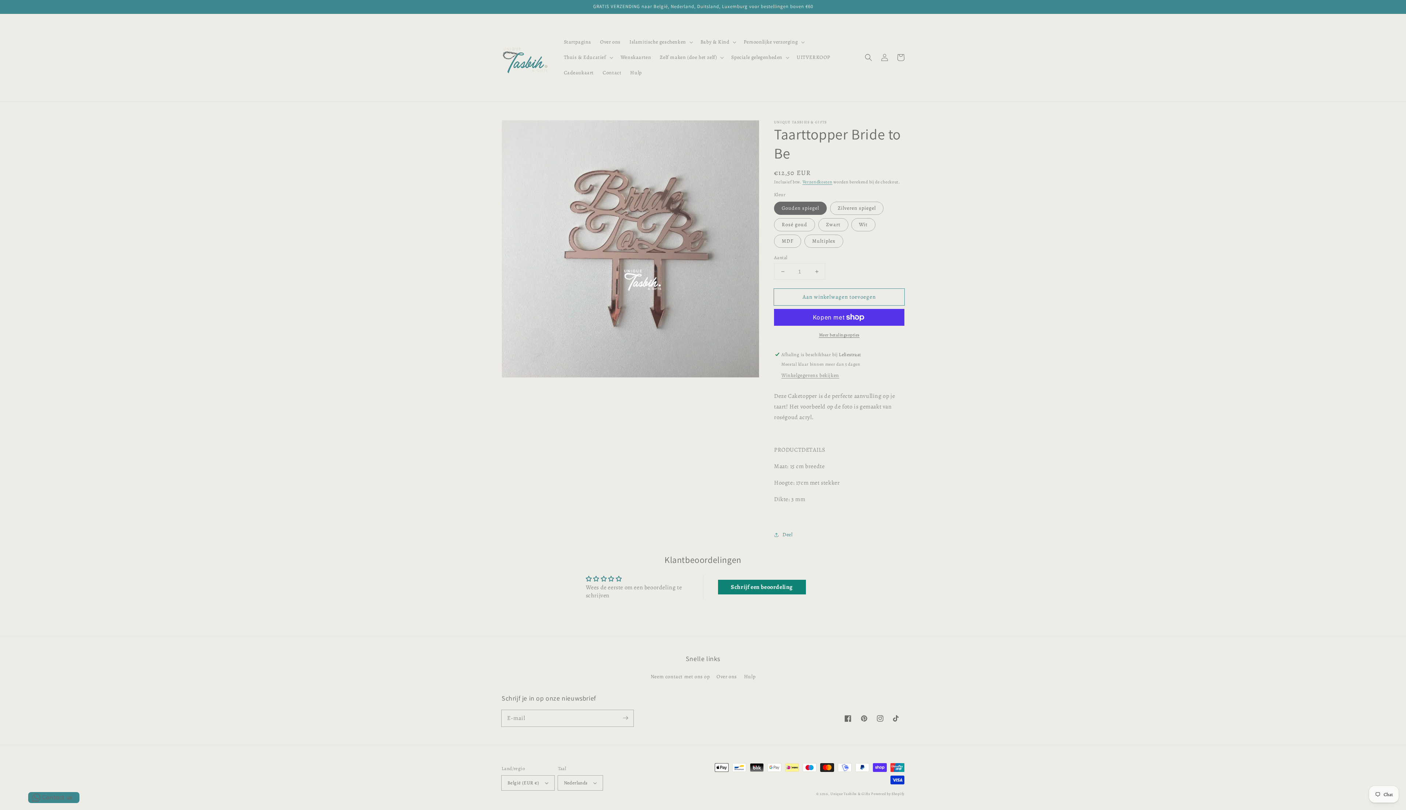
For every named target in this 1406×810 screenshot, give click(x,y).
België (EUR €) (523, 783)
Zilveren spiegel (857, 208)
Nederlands (576, 783)
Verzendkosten (818, 182)
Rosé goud (794, 224)
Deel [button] (787, 534)
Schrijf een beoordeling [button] (762, 587)
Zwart (833, 224)
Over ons (727, 676)
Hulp (749, 676)
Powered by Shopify (887, 793)
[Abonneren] (625, 718)
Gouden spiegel (800, 208)
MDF (787, 241)
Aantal (780, 257)
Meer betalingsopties (839, 335)
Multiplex (824, 241)
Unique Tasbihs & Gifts (850, 793)
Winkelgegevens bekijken (810, 375)
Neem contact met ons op (680, 676)
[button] (660, 42)
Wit (863, 224)
